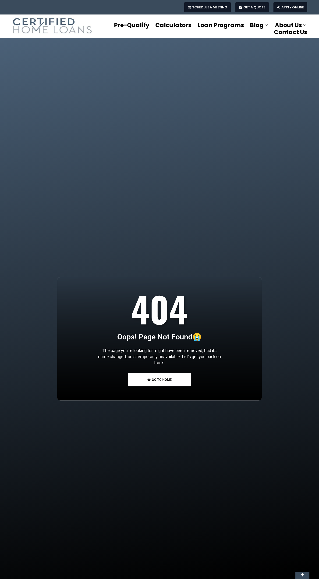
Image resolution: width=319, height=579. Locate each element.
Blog (257, 25)
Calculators (173, 25)
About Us (288, 25)
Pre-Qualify (131, 25)
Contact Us (290, 32)
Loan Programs (220, 25)
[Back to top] (302, 575)
